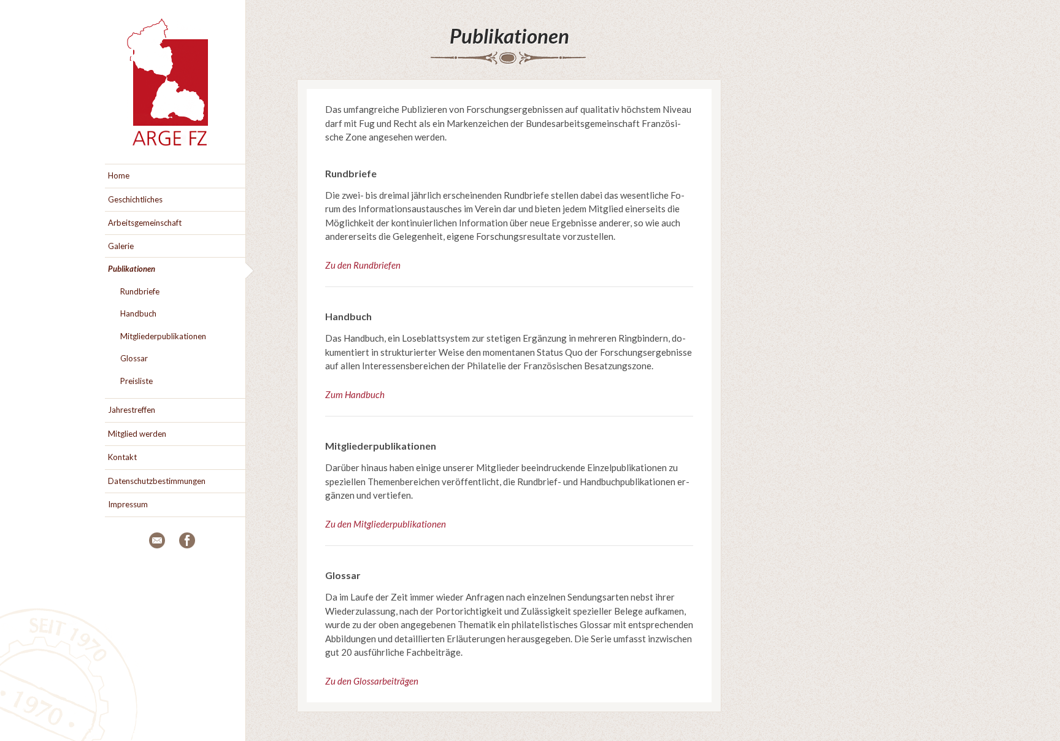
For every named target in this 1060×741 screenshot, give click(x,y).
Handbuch (138, 313)
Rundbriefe (139, 291)
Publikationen (509, 35)
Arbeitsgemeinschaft (145, 223)
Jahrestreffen (131, 410)
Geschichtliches (135, 199)
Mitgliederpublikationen (163, 336)
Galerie (121, 246)
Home (118, 175)
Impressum (128, 504)
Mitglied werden (137, 434)
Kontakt (122, 457)
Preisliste (136, 381)
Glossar (134, 358)
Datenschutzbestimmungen (156, 481)
